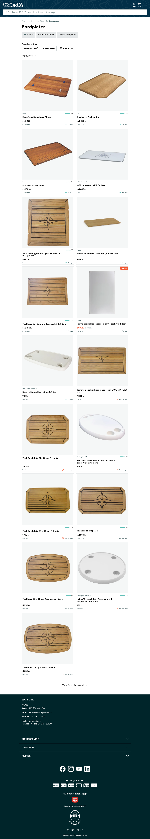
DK (78, 830)
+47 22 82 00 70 (37, 716)
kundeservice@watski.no (40, 712)
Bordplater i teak (46, 34)
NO (72, 830)
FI (82, 830)
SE (68, 830)
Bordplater (54, 21)
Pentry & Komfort (30, 21)
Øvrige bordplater (67, 34)
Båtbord (43, 21)
